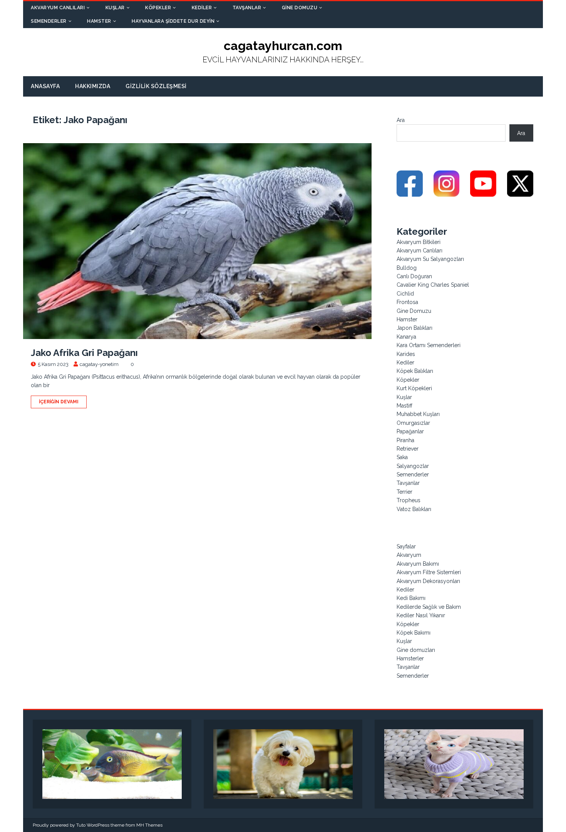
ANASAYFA (45, 86)
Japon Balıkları (414, 328)
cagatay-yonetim (99, 364)
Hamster (99, 21)
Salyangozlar (413, 466)
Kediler (202, 7)
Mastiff (404, 406)
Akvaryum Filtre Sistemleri (429, 572)
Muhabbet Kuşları (418, 414)
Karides (406, 354)
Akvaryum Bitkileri (418, 242)
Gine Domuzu (300, 7)
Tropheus (408, 500)
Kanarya (406, 337)
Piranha (405, 440)
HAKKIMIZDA (92, 86)
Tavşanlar (247, 7)
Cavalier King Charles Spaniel (433, 285)
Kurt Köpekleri (414, 388)
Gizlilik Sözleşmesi (156, 86)
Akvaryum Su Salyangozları (430, 259)
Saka (402, 457)
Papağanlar (410, 431)
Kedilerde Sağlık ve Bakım (429, 607)
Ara (401, 120)
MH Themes (149, 825)
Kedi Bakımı (411, 598)
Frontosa (407, 302)
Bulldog (407, 268)
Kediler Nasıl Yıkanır (421, 615)
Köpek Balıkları (415, 371)
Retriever (408, 449)
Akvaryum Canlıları (58, 7)
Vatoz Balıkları (414, 509)
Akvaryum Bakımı (418, 564)
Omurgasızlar (413, 423)
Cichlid (405, 294)
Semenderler (49, 21)
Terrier (404, 492)
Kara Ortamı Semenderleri (429, 345)
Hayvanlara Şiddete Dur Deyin (173, 21)
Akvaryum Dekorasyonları (428, 581)
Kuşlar (115, 7)
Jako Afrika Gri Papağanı (84, 352)
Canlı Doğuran (414, 276)
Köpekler (158, 7)
